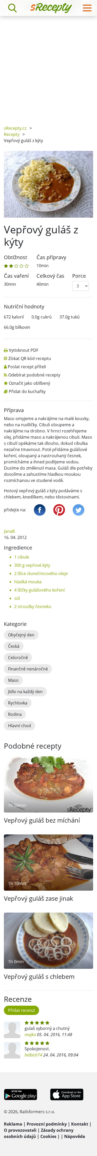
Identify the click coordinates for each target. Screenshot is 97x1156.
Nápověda (74, 1136)
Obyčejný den (21, 635)
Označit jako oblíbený (29, 383)
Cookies (48, 1136)
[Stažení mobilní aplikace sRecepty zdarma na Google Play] (20, 1094)
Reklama (13, 1124)
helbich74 (33, 1055)
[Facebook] (40, 510)
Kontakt (79, 1124)
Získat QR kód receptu (29, 358)
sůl (17, 598)
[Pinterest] (59, 510)
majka (30, 1034)
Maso (13, 680)
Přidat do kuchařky (27, 391)
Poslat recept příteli (27, 367)
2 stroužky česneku (32, 606)
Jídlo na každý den (25, 691)
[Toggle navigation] (87, 8)
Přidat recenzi (21, 1010)
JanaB (9, 531)
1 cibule (21, 557)
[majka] (12, 1030)
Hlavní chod (19, 725)
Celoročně (18, 657)
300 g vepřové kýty (32, 565)
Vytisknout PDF (23, 350)
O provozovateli (20, 1130)
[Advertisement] (48, 67)
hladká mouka (28, 582)
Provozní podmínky (47, 1124)
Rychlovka (17, 703)
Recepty (11, 134)
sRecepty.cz (15, 128)
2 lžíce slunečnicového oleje (41, 573)
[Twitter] (78, 510)
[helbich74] (12, 1050)
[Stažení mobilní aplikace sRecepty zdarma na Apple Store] (66, 1094)
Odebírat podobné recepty (34, 375)
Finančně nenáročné (28, 669)
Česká (13, 646)
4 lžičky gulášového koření (39, 590)
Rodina (15, 714)
